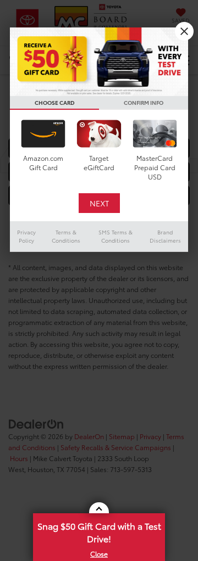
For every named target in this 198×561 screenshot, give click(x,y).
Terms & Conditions (66, 236)
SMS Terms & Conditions (115, 236)
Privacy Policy (26, 236)
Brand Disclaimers (165, 236)
